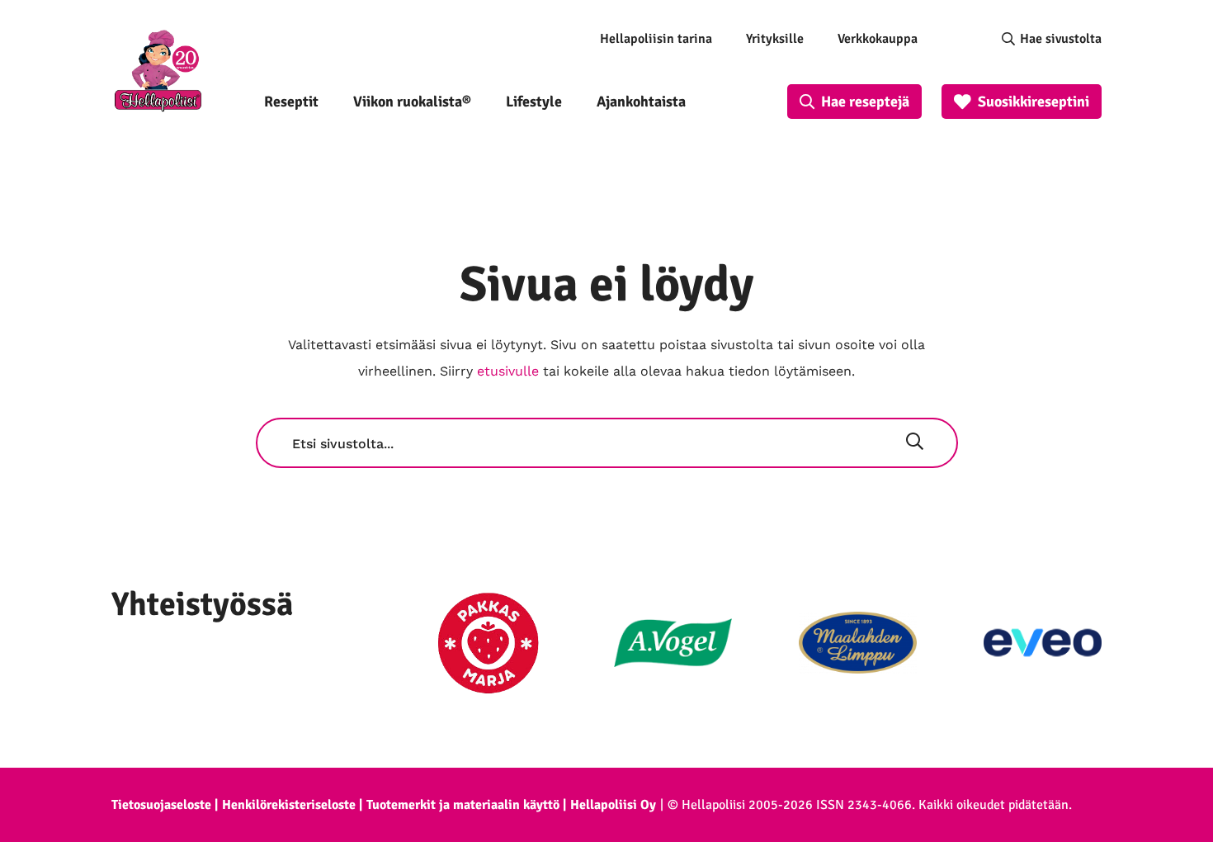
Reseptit (291, 101)
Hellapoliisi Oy (613, 805)
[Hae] (914, 443)
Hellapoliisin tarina (656, 39)
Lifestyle (534, 101)
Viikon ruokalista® (412, 101)
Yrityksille (775, 39)
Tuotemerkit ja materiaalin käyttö (462, 805)
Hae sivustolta (1061, 39)
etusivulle (508, 371)
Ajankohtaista (641, 101)
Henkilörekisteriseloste (289, 805)
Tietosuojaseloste (161, 805)
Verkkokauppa (878, 39)
